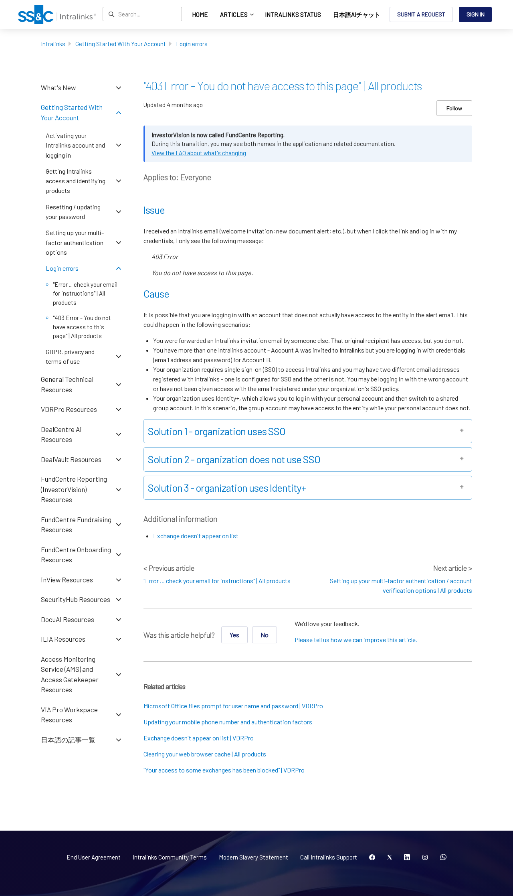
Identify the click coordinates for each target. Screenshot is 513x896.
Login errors (192, 43)
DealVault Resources (71, 459)
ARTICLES (234, 14)
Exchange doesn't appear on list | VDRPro (198, 738)
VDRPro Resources (69, 409)
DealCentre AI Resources (61, 434)
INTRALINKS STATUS (293, 14)
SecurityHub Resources (75, 599)
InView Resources (67, 580)
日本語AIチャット (356, 14)
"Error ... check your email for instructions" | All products (217, 580)
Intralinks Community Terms (170, 857)
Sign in (476, 14)
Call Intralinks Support (328, 857)
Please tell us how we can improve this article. (356, 639)
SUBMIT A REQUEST (421, 14)
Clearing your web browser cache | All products (204, 754)
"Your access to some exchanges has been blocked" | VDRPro (224, 770)
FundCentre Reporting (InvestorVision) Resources (74, 489)
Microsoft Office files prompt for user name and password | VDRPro (233, 706)
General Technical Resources (67, 384)
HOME (200, 14)
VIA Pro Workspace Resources (69, 714)
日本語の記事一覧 (68, 740)
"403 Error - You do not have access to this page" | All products (82, 326)
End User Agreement (94, 857)
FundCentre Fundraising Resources (76, 524)
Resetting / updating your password (73, 211)
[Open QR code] (443, 857)
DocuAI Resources (67, 619)
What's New (58, 87)
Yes (234, 635)
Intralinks (53, 43)
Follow (454, 108)
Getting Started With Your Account (120, 43)
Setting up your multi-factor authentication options (75, 242)
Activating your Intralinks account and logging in (75, 145)
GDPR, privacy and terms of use (70, 356)
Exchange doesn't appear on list (195, 535)
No (265, 635)
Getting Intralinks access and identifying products (75, 181)
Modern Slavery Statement (253, 857)
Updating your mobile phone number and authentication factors (227, 722)
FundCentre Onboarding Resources (76, 554)
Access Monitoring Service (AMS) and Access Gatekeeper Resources (70, 674)
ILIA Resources (63, 639)
